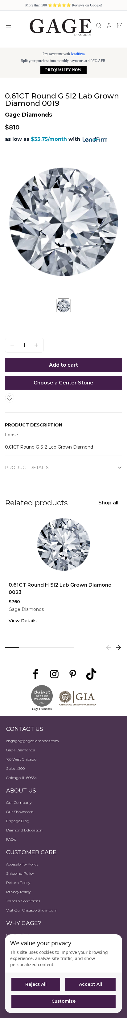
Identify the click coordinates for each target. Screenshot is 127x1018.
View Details (23, 620)
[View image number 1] (63, 306)
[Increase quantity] (36, 345)
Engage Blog (17, 821)
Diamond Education (24, 830)
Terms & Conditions (23, 901)
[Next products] (118, 647)
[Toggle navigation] (9, 25)
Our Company (18, 802)
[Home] (60, 27)
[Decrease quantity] (12, 345)
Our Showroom (20, 811)
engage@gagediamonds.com (32, 740)
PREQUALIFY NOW (63, 70)
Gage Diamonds (28, 114)
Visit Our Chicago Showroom (31, 910)
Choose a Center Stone (63, 383)
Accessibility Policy (22, 864)
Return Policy (18, 882)
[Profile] (109, 25)
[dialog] (63, 973)
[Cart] (120, 25)
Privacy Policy (18, 891)
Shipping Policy (20, 873)
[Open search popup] (99, 25)
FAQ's (11, 839)
